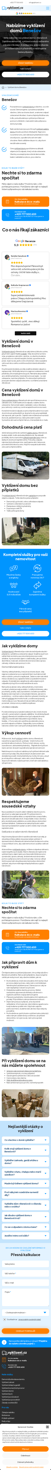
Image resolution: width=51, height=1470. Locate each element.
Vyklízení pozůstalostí (10, 1397)
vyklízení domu (20, 148)
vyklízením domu (19, 849)
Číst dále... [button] (16, 275)
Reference (6, 1415)
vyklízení (11, 698)
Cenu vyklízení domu (10, 400)
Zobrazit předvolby (25, 1462)
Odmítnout (25, 1455)
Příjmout (25, 1449)
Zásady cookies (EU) (9, 1403)
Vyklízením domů (8, 351)
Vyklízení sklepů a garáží (11, 1385)
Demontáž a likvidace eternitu (13, 1379)
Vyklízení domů (8, 651)
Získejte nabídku (8, 1412)
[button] (47, 1427)
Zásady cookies (12, 1467)
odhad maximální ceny (31, 437)
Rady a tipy (6, 1421)
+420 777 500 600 (16, 2)
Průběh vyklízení (8, 1418)
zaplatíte (32, 495)
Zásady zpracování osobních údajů (31, 1467)
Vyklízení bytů (7, 1394)
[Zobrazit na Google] (7, 257)
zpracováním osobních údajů (29, 1319)
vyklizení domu (28, 107)
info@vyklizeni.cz (35, 2)
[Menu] (47, 8)
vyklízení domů (10, 495)
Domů (3, 87)
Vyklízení (11, 1400)
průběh (24, 354)
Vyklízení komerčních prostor (13, 1388)
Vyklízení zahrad (8, 1382)
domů (5, 716)
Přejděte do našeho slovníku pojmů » (28, 1342)
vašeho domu (32, 433)
